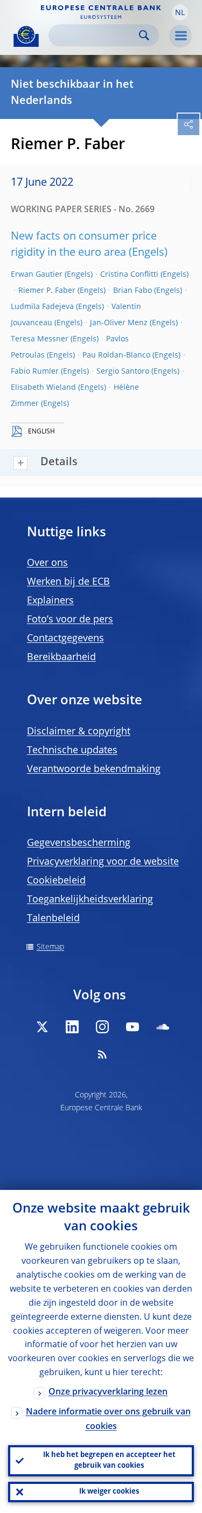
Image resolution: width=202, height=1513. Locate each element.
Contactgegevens (65, 638)
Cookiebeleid (56, 881)
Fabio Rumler (35, 371)
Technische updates (72, 750)
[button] (180, 12)
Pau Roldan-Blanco (116, 355)
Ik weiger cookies (109, 1491)
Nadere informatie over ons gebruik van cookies (108, 1419)
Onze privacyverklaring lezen (108, 1392)
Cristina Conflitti (129, 274)
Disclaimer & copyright (78, 732)
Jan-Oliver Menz (119, 323)
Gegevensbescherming (78, 843)
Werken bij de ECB (68, 582)
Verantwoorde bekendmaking (94, 769)
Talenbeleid (53, 918)
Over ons (47, 563)
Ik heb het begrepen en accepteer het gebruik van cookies (109, 1460)
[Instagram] (102, 1027)
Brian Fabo (132, 291)
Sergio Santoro (122, 371)
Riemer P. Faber (46, 291)
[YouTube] (132, 1027)
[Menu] (180, 36)
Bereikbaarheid (61, 657)
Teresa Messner (39, 339)
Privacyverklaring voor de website (103, 862)
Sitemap (50, 947)
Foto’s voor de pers (70, 620)
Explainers (50, 601)
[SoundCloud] (163, 1027)
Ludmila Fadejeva (42, 307)
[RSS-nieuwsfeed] (102, 1054)
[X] (42, 1027)
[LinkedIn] (72, 1027)
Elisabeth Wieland (43, 387)
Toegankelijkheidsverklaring (90, 900)
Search (144, 35)
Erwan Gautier (36, 274)
